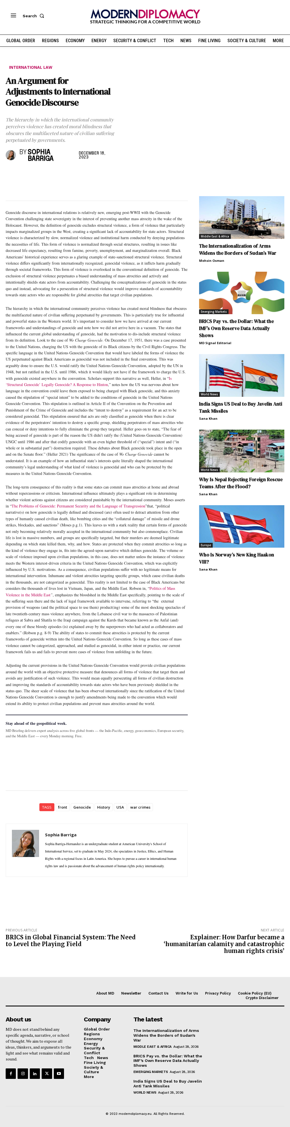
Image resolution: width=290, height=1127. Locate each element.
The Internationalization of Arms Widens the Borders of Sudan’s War (237, 249)
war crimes (140, 807)
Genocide (82, 807)
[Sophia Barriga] (11, 155)
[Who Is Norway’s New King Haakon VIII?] (241, 526)
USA (120, 807)
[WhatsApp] (37, 174)
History (103, 807)
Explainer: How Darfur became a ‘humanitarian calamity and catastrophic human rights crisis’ (224, 944)
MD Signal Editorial (215, 343)
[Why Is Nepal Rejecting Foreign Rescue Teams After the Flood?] (241, 451)
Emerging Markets (214, 312)
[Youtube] (59, 1073)
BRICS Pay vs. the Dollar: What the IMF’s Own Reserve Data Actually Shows (236, 328)
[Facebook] (11, 174)
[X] (24, 174)
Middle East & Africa (215, 236)
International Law (30, 67)
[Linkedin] (50, 174)
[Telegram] (76, 174)
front (62, 807)
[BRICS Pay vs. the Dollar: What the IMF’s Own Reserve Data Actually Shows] (241, 293)
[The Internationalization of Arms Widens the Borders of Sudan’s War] (241, 217)
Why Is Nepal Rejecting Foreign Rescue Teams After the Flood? (241, 483)
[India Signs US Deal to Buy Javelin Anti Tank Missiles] (241, 375)
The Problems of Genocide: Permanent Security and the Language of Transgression (78, 506)
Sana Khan (208, 418)
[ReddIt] (63, 174)
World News (209, 394)
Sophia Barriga (41, 155)
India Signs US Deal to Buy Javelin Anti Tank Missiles (167, 1083)
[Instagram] (23, 1073)
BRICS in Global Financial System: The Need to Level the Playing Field (71, 941)
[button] (34, 16)
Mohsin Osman (211, 260)
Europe (206, 545)
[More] (90, 174)
